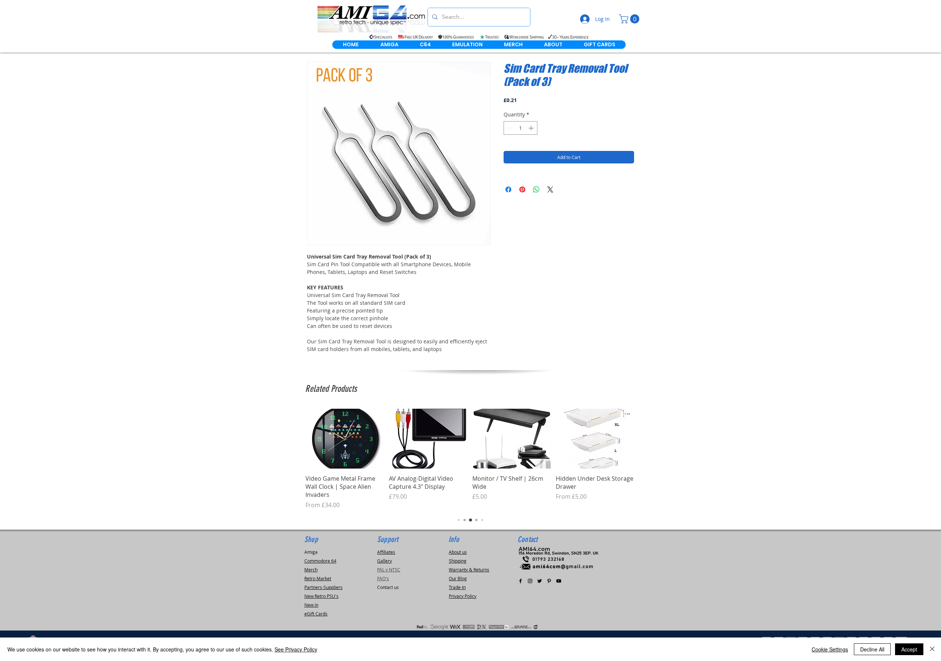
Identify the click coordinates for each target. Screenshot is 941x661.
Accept (909, 649)
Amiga (311, 552)
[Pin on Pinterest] (522, 189)
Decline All (872, 649)
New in (311, 605)
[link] (630, 19)
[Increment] (531, 128)
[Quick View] (345, 439)
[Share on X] (550, 189)
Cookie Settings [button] (830, 649)
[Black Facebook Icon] (520, 581)
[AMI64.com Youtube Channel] (559, 581)
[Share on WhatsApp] (536, 189)
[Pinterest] (549, 581)
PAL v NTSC (388, 569)
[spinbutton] (520, 128)
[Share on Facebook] (508, 189)
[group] (470, 459)
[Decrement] (509, 128)
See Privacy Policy (296, 649)
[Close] (932, 649)
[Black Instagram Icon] (530, 581)
